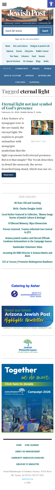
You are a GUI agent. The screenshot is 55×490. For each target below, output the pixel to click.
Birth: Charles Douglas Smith (27, 208)
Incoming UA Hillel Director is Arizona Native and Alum (27, 254)
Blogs (38, 61)
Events (19, 51)
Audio (46, 61)
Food (34, 56)
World (47, 68)
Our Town (14, 56)
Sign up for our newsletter (27, 38)
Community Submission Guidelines (27, 457)
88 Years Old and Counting (27, 203)
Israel (36, 68)
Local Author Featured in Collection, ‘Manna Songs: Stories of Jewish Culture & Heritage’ (27, 216)
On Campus (28, 61)
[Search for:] (20, 30)
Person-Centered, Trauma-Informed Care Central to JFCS (27, 231)
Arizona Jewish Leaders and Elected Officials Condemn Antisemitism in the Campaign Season (27, 240)
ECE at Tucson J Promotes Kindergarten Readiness (27, 261)
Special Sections (13, 61)
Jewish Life (44, 75)
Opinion (9, 51)
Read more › (9, 175)
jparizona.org (27, 478)
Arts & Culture (12, 75)
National (34, 82)
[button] (51, 4)
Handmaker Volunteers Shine (27, 247)
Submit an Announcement (27, 451)
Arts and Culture (20, 45)
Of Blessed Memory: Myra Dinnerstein (27, 223)
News (7, 45)
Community (21, 68)
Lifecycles (29, 51)
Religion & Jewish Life (40, 45)
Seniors (42, 56)
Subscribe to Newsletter (27, 464)
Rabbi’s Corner (42, 51)
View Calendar (32, 445)
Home (19, 445)
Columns (25, 56)
